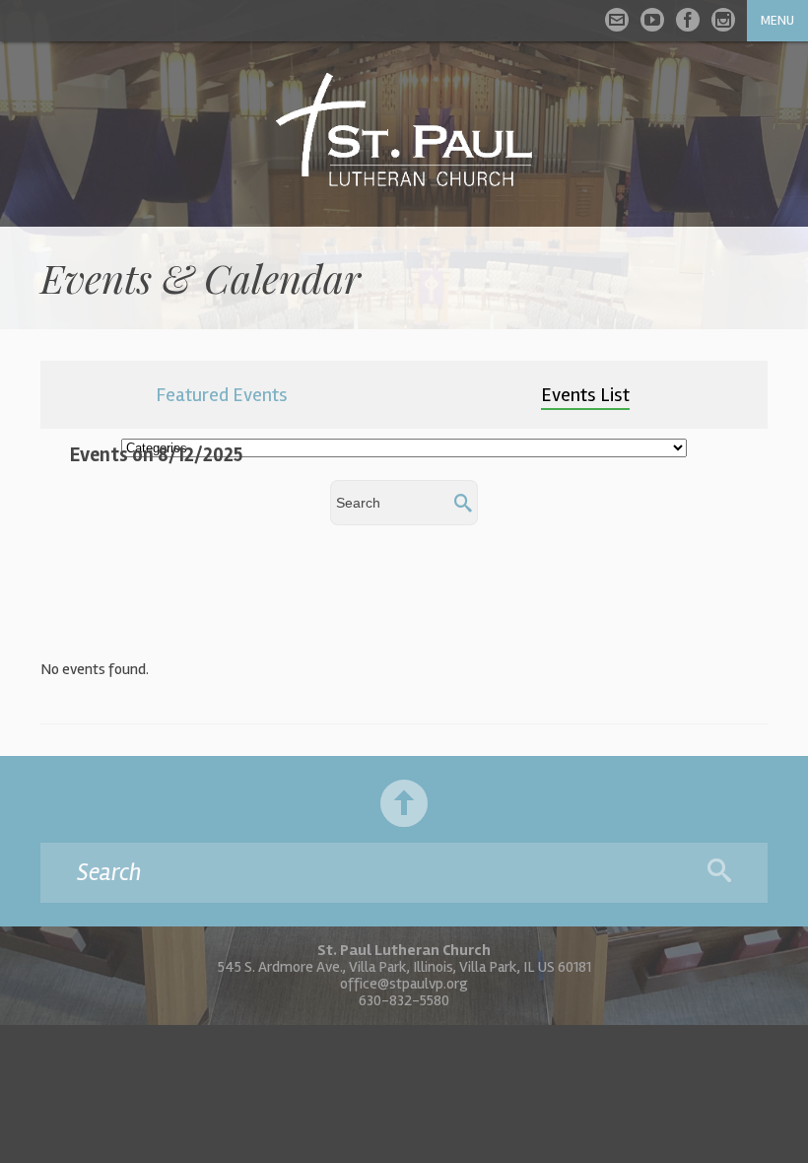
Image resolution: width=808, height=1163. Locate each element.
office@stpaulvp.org (404, 983)
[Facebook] (688, 20)
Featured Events (222, 394)
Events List (585, 394)
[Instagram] (723, 20)
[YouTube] (652, 20)
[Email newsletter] (617, 20)
